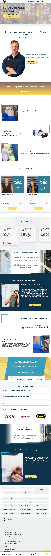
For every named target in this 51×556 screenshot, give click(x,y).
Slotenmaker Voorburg (41, 509)
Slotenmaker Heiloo (41, 505)
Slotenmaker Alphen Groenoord (10, 532)
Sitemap (5, 524)
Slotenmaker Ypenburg (25, 502)
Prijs (38, 1)
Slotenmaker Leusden (41, 513)
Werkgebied (31, 1)
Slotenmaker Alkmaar (42, 498)
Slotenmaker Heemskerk (9, 513)
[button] (45, 172)
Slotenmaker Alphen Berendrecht (11, 536)
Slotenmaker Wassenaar (9, 509)
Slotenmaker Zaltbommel (42, 502)
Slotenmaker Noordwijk (25, 498)
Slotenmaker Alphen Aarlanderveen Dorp (12, 534)
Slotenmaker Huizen (9, 505)
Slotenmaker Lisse (25, 513)
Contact (44, 1)
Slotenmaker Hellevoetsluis (25, 509)
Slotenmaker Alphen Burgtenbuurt (11, 530)
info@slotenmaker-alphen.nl (10, 549)
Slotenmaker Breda (25, 505)
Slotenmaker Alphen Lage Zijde (10, 543)
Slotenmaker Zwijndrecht (9, 498)
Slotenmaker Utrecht (9, 502)
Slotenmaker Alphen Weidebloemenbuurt (12, 541)
